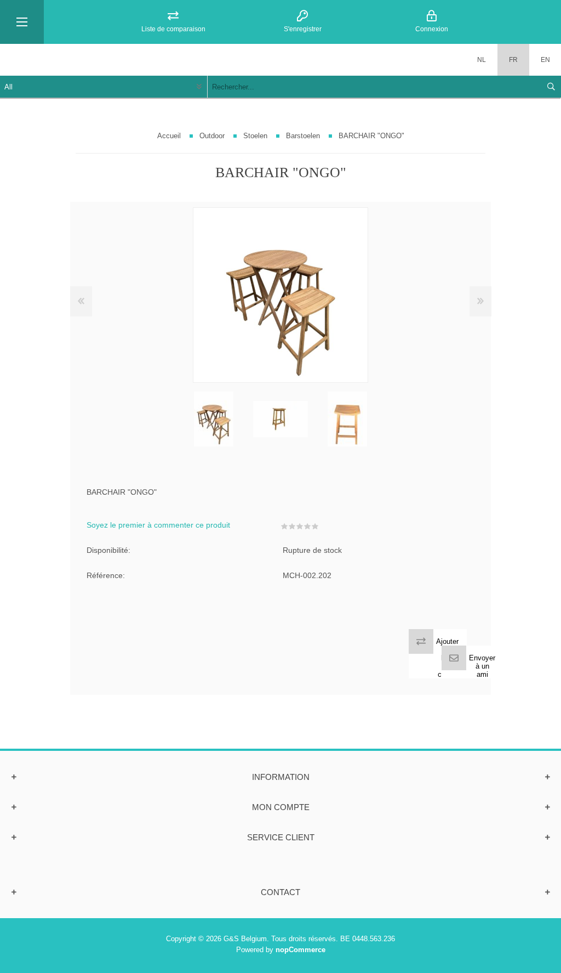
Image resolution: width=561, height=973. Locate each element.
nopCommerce (300, 950)
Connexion (431, 29)
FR (513, 60)
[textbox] (373, 87)
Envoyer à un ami (482, 666)
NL (481, 60)
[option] (213, 419)
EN (545, 60)
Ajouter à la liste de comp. (447, 657)
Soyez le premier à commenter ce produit (158, 525)
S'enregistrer (303, 29)
